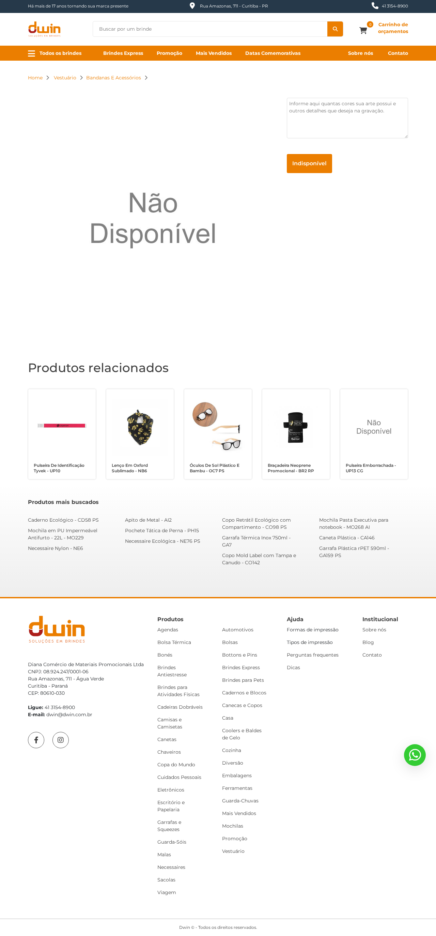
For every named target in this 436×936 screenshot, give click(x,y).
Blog (368, 642)
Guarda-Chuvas (240, 801)
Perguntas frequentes (313, 655)
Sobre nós (360, 53)
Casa (227, 718)
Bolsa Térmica (174, 642)
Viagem (166, 892)
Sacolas (166, 880)
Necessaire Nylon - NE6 (55, 548)
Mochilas (232, 826)
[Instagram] (60, 740)
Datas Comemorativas (272, 53)
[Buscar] (335, 28)
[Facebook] (36, 740)
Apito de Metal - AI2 (148, 520)
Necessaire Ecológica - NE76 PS (162, 541)
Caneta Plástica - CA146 (347, 538)
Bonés (164, 655)
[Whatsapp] (415, 755)
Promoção (169, 53)
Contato (398, 53)
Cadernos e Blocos (244, 693)
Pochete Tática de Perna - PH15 (162, 530)
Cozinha (231, 750)
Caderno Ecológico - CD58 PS (63, 520)
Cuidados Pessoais (179, 777)
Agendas (167, 630)
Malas (164, 854)
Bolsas (230, 642)
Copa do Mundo (176, 765)
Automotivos (237, 630)
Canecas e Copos (242, 705)
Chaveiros (169, 752)
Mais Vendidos (214, 53)
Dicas (293, 667)
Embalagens (237, 775)
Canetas (166, 739)
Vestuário (233, 851)
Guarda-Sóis (171, 842)
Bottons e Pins (239, 655)
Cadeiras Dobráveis (180, 707)
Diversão (232, 763)
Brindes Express (123, 53)
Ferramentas (237, 788)
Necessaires (171, 867)
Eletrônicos (170, 790)
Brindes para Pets (243, 680)
